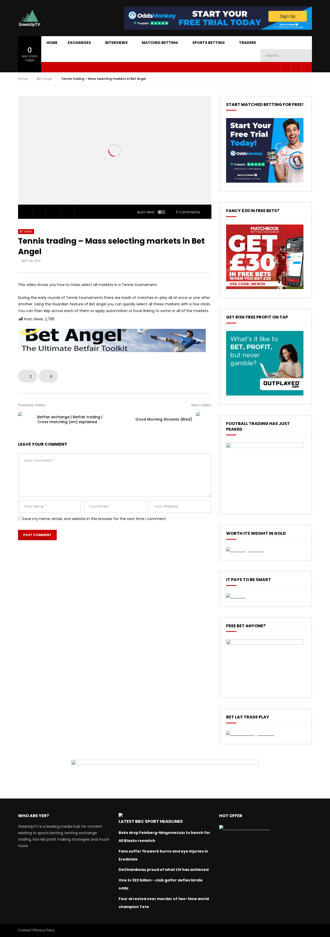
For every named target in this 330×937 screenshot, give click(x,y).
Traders (247, 42)
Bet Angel (44, 78)
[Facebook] (286, 67)
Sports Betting (208, 42)
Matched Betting (160, 42)
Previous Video (32, 405)
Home (51, 42)
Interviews (116, 42)
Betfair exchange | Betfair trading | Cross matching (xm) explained (69, 419)
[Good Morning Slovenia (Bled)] (203, 419)
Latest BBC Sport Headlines (151, 821)
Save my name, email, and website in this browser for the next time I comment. (94, 518)
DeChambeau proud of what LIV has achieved (164, 869)
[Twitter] (296, 67)
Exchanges (79, 42)
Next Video (201, 405)
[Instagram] (307, 67)
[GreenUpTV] (29, 18)
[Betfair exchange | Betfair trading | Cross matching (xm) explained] (26, 419)
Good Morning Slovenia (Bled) (163, 419)
